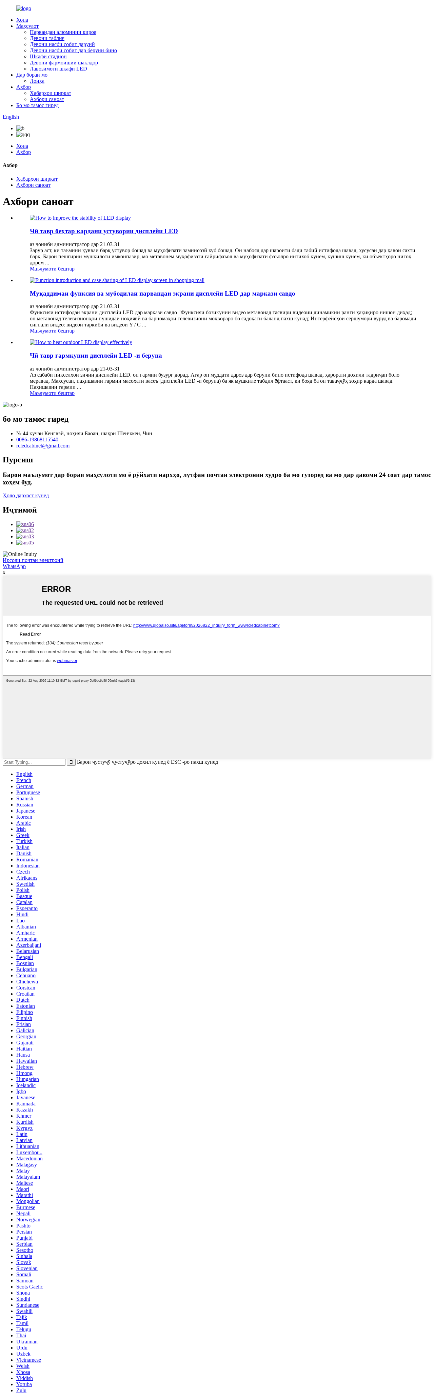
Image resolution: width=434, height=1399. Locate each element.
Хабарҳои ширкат (50, 93)
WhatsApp (14, 566)
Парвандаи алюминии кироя (63, 32)
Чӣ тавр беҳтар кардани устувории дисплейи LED (104, 231)
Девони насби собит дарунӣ (62, 44)
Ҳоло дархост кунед (26, 495)
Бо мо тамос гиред (37, 105)
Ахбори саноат (47, 99)
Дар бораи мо (31, 75)
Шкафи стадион (48, 56)
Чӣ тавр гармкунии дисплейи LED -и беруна (96, 355)
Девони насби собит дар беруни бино (73, 50)
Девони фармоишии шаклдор (64, 62)
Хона (22, 20)
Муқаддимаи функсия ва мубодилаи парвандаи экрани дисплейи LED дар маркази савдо (162, 293)
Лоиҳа (37, 81)
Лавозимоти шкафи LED (58, 69)
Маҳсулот (27, 26)
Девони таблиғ (47, 38)
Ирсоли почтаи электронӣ (33, 560)
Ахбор (23, 87)
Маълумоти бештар (52, 269)
